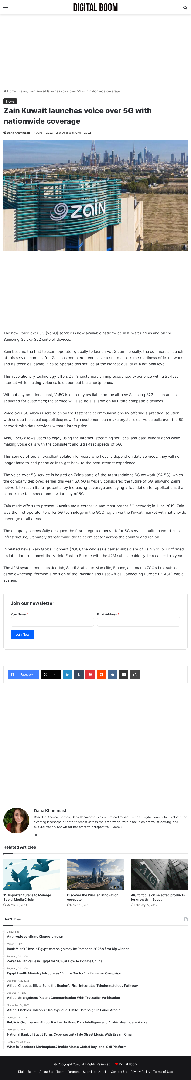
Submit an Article (95, 1071)
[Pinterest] (90, 674)
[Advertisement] (95, 51)
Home (11, 91)
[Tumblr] (79, 674)
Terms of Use (163, 1071)
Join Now (22, 634)
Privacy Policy (140, 1071)
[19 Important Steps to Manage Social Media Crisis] (31, 874)
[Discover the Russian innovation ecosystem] (95, 874)
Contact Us (119, 1071)
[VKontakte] (112, 674)
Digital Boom (128, 1064)
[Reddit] (101, 674)
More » (117, 827)
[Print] (135, 674)
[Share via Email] (123, 674)
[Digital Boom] (95, 7)
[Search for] (185, 9)
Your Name (19, 614)
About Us (46, 1071)
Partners (73, 1071)
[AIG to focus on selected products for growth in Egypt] (159, 874)
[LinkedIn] (67, 674)
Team (60, 1071)
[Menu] (5, 9)
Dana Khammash (18, 132)
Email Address (108, 614)
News (22, 91)
